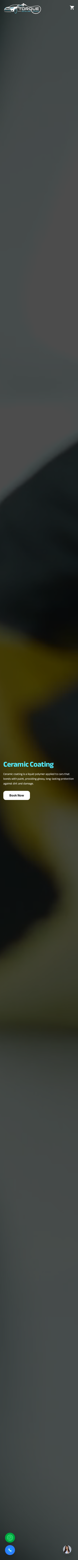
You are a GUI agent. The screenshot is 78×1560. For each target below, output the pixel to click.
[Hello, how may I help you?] (67, 1548)
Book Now (16, 795)
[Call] (10, 1550)
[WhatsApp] (10, 1538)
